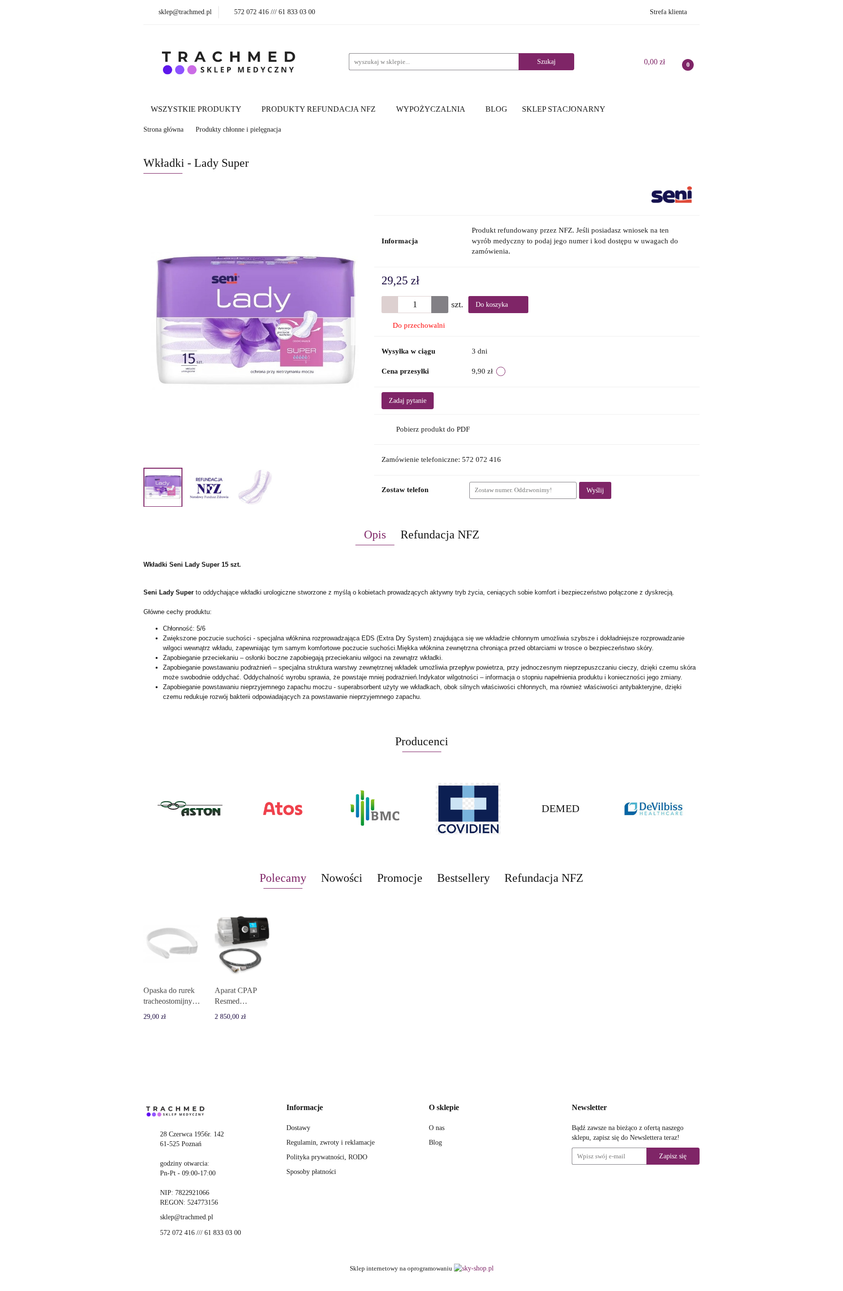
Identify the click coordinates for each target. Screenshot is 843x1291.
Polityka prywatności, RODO (326, 1157)
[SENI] (671, 194)
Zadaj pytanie (407, 400)
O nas (436, 1128)
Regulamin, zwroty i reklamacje (330, 1142)
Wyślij (595, 490)
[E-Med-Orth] (653, 808)
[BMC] (282, 808)
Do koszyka (493, 304)
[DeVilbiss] (560, 808)
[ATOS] (189, 808)
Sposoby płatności (311, 1171)
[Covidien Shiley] (375, 808)
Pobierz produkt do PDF (433, 429)
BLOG (496, 109)
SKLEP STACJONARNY (563, 109)
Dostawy (298, 1128)
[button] (304, 1108)
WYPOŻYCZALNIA (431, 109)
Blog (435, 1142)
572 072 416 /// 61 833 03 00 (200, 1232)
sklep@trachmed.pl (186, 1217)
